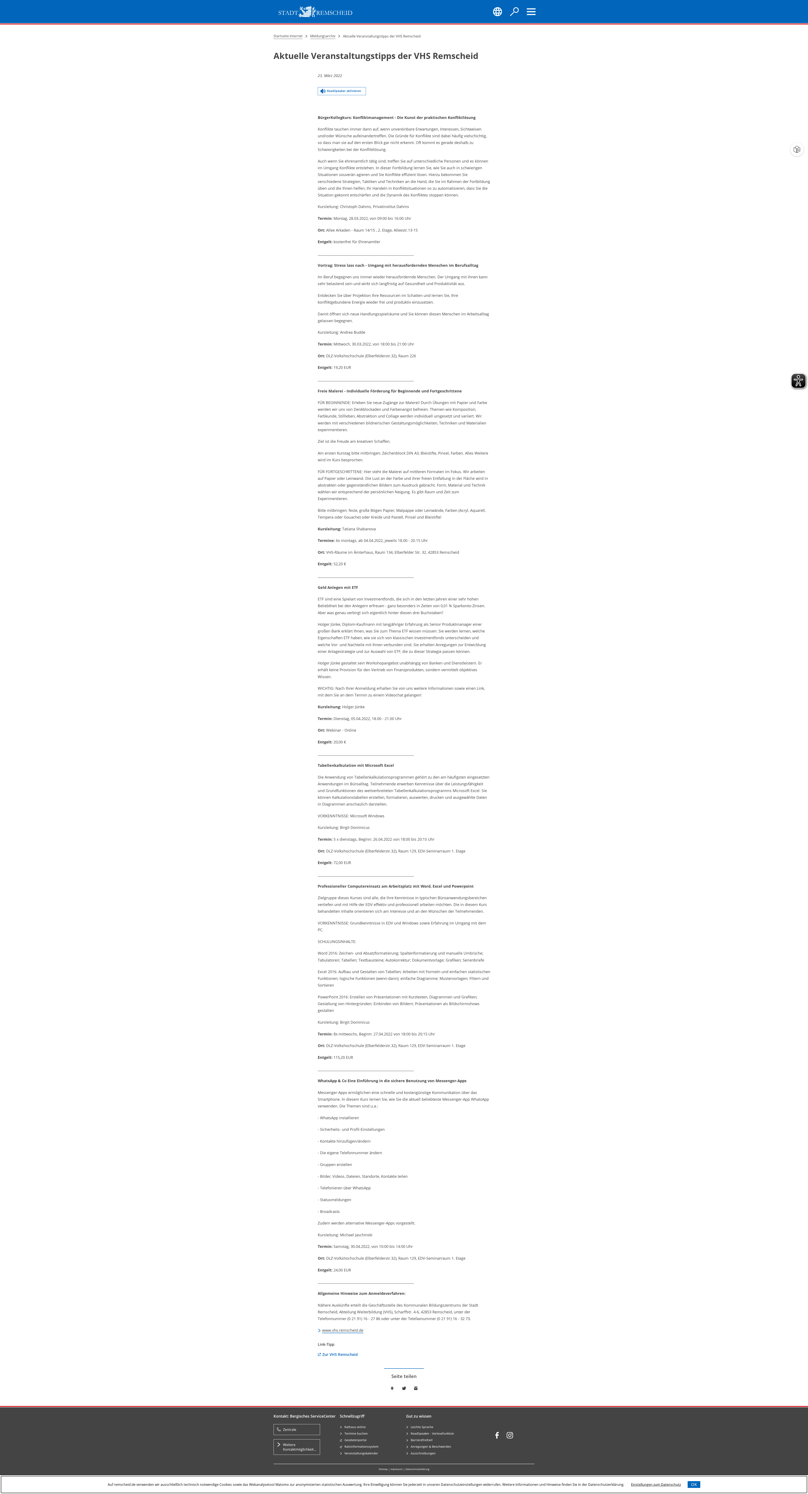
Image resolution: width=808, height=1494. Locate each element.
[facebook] (497, 1435)
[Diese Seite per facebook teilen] (392, 1388)
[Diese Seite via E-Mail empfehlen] (415, 1388)
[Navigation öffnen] (531, 11)
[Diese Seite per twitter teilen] (404, 1388)
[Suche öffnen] (514, 11)
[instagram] (510, 1435)
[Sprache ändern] (497, 11)
